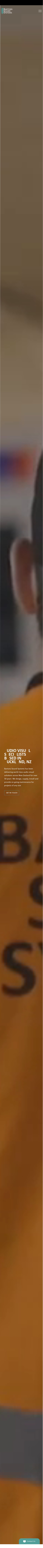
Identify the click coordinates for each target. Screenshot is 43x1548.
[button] (11, 792)
